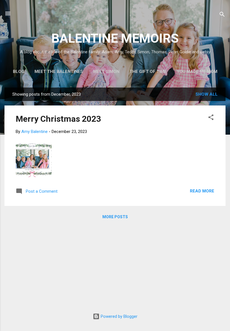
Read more (202, 191)
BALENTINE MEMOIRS (115, 38)
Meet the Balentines (58, 71)
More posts (115, 217)
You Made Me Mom (197, 71)
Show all (207, 94)
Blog (18, 71)
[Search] (222, 15)
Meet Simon (106, 71)
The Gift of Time (148, 71)
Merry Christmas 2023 (58, 119)
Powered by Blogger (118, 316)
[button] (211, 118)
